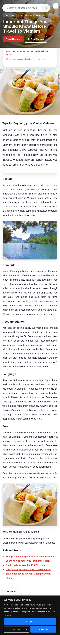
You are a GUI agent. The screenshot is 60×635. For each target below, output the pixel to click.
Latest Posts (10, 15)
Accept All (30, 621)
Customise (15, 629)
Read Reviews (14, 39)
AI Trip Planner (36, 39)
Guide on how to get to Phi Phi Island (26, 565)
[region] (30, 615)
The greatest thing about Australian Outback (30, 556)
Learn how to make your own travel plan (28, 561)
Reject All (43, 629)
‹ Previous (10, 591)
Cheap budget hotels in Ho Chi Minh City (28, 569)
